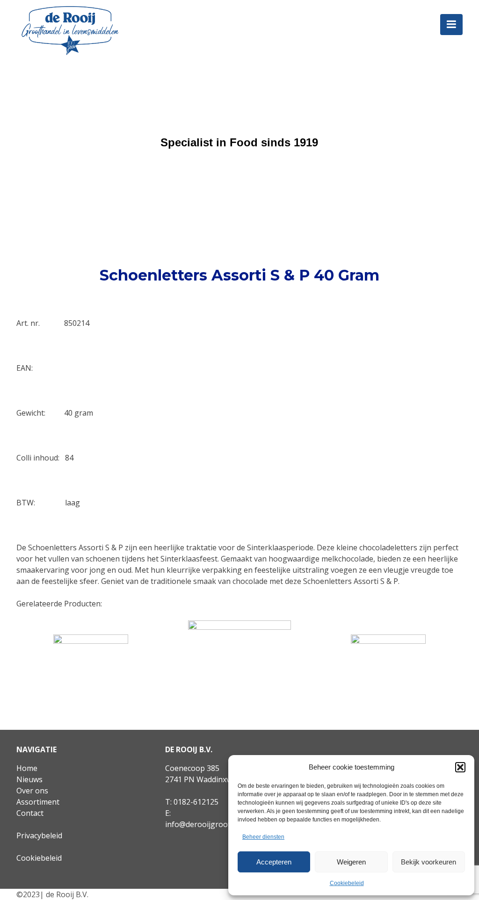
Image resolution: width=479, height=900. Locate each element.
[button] (460, 767)
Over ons (32, 790)
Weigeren (351, 862)
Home (26, 768)
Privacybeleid (39, 835)
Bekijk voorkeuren (428, 862)
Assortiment (37, 802)
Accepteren (273, 862)
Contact (30, 813)
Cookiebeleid (347, 883)
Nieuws (29, 779)
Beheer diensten (263, 837)
